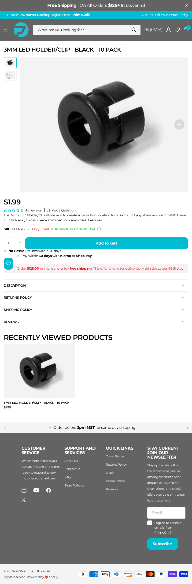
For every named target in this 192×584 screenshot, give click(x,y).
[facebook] (48, 490)
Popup (99, 229)
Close (187, 5)
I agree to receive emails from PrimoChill (167, 527)
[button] (179, 124)
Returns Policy (116, 464)
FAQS (68, 477)
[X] (24, 500)
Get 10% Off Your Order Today (165, 15)
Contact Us (72, 469)
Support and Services (80, 450)
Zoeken (134, 30)
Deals (110, 473)
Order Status (115, 456)
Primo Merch (115, 481)
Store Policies (74, 485)
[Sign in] (168, 30)
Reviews (112, 489)
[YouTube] (36, 490)
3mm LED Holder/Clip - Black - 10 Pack (36, 402)
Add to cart (106, 243)
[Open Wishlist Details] (177, 30)
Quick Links (119, 448)
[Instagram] (24, 490)
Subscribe (163, 544)
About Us (71, 461)
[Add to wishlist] (8, 264)
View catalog (6, 30)
